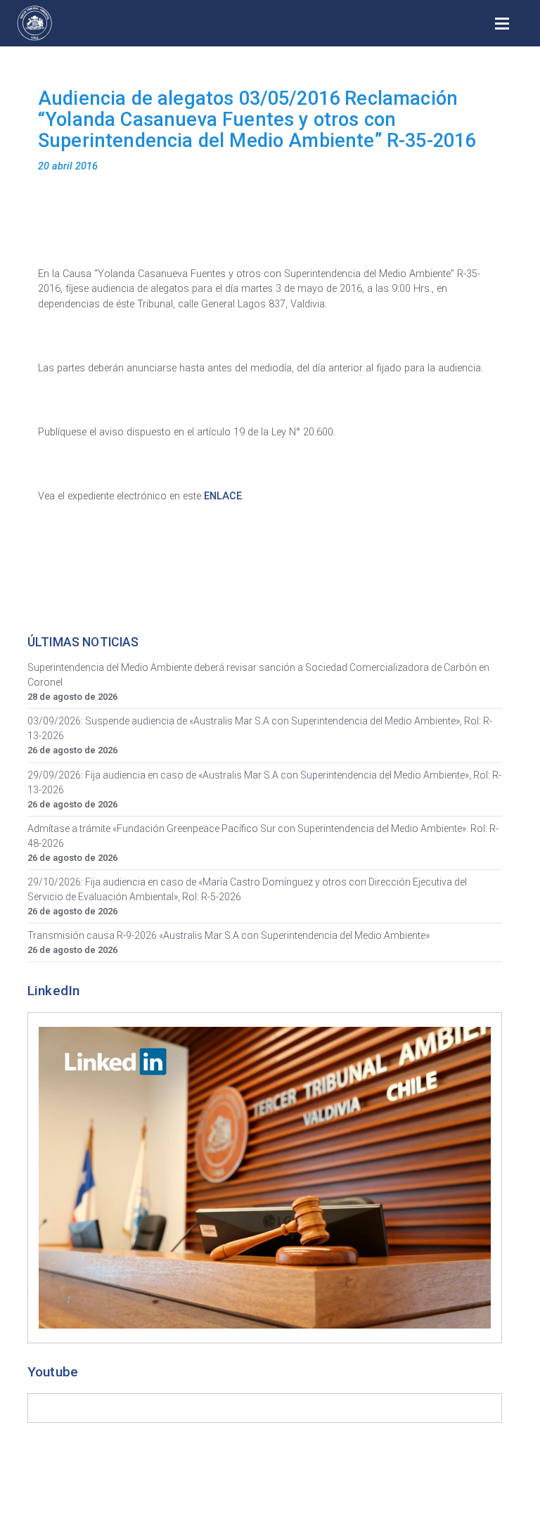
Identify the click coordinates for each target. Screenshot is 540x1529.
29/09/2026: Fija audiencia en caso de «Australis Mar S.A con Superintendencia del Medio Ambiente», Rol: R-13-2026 (264, 782)
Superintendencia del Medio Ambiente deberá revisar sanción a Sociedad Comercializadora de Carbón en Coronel (258, 675)
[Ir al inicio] (34, 23)
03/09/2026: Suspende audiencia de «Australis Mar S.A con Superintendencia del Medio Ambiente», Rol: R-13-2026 (259, 728)
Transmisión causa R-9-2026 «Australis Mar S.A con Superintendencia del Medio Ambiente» (228, 935)
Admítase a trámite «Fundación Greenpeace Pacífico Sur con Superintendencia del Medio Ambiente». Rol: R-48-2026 (263, 836)
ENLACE (223, 496)
